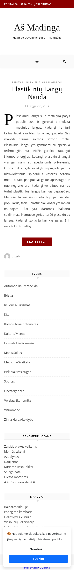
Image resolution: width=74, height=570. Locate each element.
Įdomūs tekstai (14, 451)
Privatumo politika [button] (49, 539)
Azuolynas (11, 456)
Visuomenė (12, 410)
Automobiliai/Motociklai (21, 286)
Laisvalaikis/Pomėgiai (19, 343)
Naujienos (11, 462)
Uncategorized (14, 391)
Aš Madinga (37, 27)
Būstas (18, 82)
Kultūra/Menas (14, 333)
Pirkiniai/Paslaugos (44, 82)
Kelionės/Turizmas (17, 305)
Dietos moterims (16, 477)
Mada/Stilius (13, 353)
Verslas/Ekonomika (17, 400)
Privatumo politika (37, 567)
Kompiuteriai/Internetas (21, 324)
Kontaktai (11, 4)
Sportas (9, 381)
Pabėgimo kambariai (18, 512)
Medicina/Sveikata (17, 362)
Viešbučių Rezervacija (19, 522)
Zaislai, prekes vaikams (20, 446)
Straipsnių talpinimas (36, 4)
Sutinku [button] (38, 559)
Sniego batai (12, 472)
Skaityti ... (37, 242)
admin (16, 256)
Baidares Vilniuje (16, 507)
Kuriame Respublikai (18, 467)
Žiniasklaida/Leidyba (18, 419)
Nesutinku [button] (37, 549)
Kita (6, 314)
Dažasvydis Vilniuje (17, 517)
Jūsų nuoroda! (19, 482)
